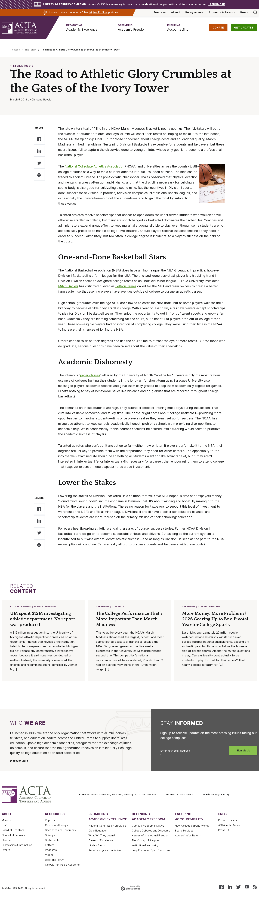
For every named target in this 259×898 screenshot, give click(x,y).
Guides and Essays (56, 825)
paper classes (90, 375)
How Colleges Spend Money (192, 825)
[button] (81, 27)
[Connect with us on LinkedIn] (230, 886)
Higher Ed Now (98, 12)
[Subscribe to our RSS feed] (255, 886)
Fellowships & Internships (17, 845)
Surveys (50, 835)
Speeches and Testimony (60, 830)
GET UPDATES (244, 27)
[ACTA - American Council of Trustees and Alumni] (24, 27)
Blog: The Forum (54, 859)
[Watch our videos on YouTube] (247, 886)
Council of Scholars (13, 835)
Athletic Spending (44, 606)
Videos (49, 854)
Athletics (118, 606)
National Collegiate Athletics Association (94, 166)
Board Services (184, 830)
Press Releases (227, 820)
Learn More (216, 4)
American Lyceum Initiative (104, 850)
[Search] (255, 12)
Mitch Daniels (68, 286)
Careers (6, 840)
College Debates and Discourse (151, 830)
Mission (6, 820)
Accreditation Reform (188, 835)
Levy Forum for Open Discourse (151, 850)
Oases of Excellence (100, 840)
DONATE (218, 27)
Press (244, 12)
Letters (49, 845)
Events (6, 850)
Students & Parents (222, 12)
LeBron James (125, 286)
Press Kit (223, 830)
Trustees (159, 12)
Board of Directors (13, 830)
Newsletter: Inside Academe (62, 864)
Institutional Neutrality (145, 845)
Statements (52, 840)
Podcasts (51, 850)
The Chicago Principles (145, 840)
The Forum (30, 49)
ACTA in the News (20, 606)
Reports (50, 820)
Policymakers (194, 12)
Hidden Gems (96, 845)
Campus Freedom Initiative (148, 825)
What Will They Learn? (101, 835)
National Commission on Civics (107, 825)
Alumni (175, 12)
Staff (5, 825)
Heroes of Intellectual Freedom (150, 835)
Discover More (19, 760)
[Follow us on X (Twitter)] (238, 886)
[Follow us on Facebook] (221, 886)
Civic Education (97, 830)
